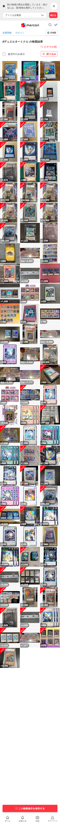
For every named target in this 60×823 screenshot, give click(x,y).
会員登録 (7, 32)
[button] (50, 25)
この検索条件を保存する (31, 808)
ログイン (19, 32)
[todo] (56, 25)
